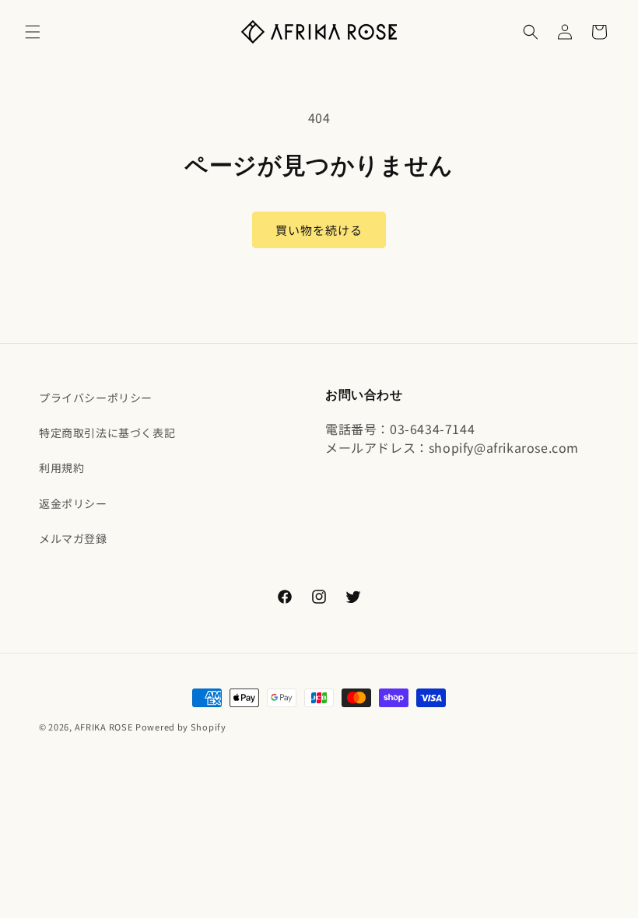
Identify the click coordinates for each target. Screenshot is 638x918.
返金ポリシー (73, 503)
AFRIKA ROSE (104, 726)
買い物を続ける (319, 230)
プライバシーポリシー (95, 397)
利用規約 (61, 467)
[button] (33, 32)
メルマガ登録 (73, 538)
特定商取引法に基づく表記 (107, 432)
